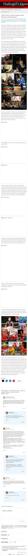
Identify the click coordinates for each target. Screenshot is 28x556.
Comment (22, 521)
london (12, 21)
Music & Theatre (12, 20)
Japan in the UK (17, 9)
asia (20, 20)
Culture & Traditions (19, 19)
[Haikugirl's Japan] (11, 4)
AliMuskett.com (5, 12)
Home (3, 9)
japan (4, 21)
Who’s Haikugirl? (9, 9)
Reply (24, 408)
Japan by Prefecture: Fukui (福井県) (20, 526)
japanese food (7, 21)
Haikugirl (10, 412)
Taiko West (14, 41)
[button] (6, 59)
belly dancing (5, 314)
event (22, 20)
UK (16, 21)
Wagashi (6, 142)
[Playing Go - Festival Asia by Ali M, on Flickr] (14, 226)
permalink (23, 21)
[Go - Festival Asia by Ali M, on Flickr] (14, 206)
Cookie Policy (4, 550)
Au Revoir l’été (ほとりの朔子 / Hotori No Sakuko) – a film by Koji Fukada (7, 527)
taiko (14, 21)
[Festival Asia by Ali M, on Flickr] (14, 131)
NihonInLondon (9, 397)
